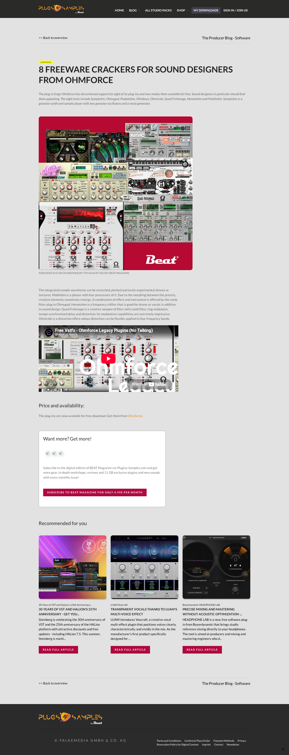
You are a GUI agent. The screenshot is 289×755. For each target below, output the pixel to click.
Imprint (206, 744)
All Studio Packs (158, 10)
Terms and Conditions (169, 740)
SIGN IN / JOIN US (235, 10)
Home (119, 10)
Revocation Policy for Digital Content (178, 744)
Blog (133, 10)
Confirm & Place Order (197, 740)
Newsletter (233, 744)
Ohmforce (135, 416)
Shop (181, 10)
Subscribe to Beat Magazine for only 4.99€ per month (95, 492)
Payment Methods (223, 740)
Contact (218, 744)
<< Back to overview (53, 38)
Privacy (242, 740)
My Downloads (206, 10)
